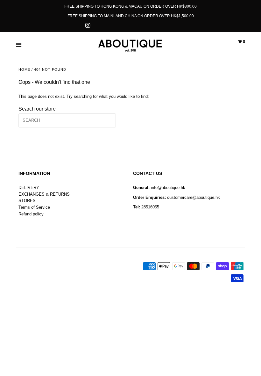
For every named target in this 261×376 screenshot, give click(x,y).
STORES (27, 200)
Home (24, 69)
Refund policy (31, 214)
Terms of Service (34, 207)
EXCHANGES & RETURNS (44, 194)
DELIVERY (28, 187)
